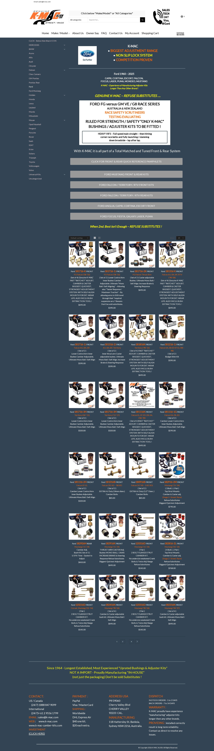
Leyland (32, 107)
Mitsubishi (33, 116)
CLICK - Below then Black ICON (42, 41)
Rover (31, 137)
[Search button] (142, 19)
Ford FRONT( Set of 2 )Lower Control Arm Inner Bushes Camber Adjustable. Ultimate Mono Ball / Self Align (82, 352)
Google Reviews (180, 34)
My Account (132, 33)
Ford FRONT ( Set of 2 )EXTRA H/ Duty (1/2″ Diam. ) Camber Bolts (142, 488)
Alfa (30, 57)
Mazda (32, 112)
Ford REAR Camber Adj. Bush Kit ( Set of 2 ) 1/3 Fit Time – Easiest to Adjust (82, 551)
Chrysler (32, 66)
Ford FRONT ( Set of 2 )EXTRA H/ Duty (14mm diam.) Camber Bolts (112, 488)
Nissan (32, 120)
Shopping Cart (150, 33)
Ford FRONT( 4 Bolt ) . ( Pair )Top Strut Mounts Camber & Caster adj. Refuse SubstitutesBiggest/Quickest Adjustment (172, 554)
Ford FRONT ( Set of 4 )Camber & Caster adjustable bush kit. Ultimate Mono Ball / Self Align (112, 612)
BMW (31, 49)
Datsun (32, 70)
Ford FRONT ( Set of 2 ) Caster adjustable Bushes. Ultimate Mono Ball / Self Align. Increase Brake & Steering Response (142, 278)
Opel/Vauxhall (35, 124)
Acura (31, 53)
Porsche (32, 132)
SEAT (31, 145)
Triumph (32, 158)
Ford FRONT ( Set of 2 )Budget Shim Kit (172, 350)
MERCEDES (34, 45)
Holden (32, 95)
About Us (78, 33)
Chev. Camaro (35, 74)
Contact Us (115, 33)
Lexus (31, 103)
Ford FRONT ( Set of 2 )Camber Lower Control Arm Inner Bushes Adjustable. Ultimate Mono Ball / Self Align (172, 419)
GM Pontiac (34, 78)
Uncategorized (35, 178)
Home (45, 33)
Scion (31, 149)
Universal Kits (35, 174)
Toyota (32, 162)
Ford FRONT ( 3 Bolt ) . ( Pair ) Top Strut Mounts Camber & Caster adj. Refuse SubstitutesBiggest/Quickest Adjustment (172, 492)
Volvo (31, 170)
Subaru (32, 153)
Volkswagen (34, 166)
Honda (32, 99)
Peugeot (32, 128)
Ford (31, 86)
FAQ (104, 33)
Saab (31, 141)
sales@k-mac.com (44, 2)
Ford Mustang (35, 91)
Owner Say (92, 33)
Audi (31, 61)
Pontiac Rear (34, 82)
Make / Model (59, 33)
